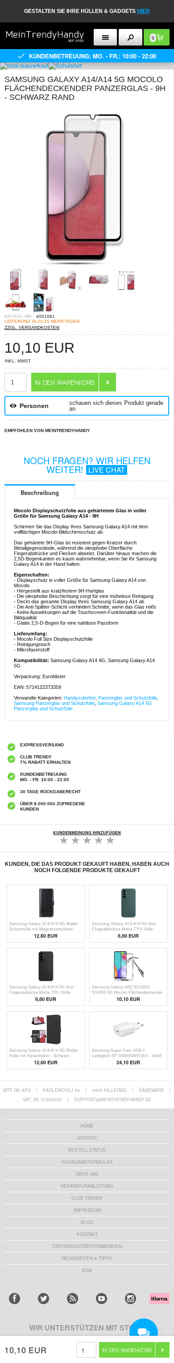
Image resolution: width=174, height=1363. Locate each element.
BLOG (87, 1222)
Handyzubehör (79, 697)
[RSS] (72, 1298)
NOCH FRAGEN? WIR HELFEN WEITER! (87, 465)
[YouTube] (101, 1298)
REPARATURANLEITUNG (87, 1186)
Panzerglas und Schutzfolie (127, 697)
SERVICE (87, 1138)
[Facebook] (14, 1298)
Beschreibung (40, 492)
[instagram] (130, 1298)
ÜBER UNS (87, 1174)
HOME (87, 1126)
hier (143, 11)
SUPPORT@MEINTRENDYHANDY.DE (113, 1099)
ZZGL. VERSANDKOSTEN (31, 327)
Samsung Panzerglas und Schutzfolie (54, 703)
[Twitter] (43, 1298)
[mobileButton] (130, 37)
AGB (87, 1270)
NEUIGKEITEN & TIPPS (87, 1258)
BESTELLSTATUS (87, 1150)
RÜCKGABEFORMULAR (87, 1162)
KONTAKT (87, 1234)
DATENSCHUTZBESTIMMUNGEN (87, 1246)
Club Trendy (87, 1198)
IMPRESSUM (87, 1210)
